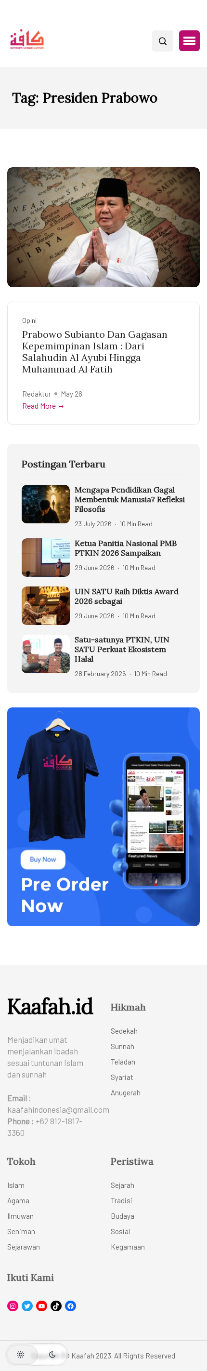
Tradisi (121, 1200)
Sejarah (122, 1185)
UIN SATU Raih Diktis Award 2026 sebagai (127, 596)
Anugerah (126, 1092)
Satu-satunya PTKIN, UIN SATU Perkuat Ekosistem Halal (122, 649)
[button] (189, 41)
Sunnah (122, 1046)
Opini (29, 320)
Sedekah (124, 1030)
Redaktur (36, 393)
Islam (16, 1185)
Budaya (122, 1215)
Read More (39, 406)
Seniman (21, 1231)
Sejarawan (23, 1246)
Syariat (122, 1077)
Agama (18, 1200)
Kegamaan (128, 1246)
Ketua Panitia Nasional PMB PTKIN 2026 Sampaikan (126, 548)
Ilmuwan (20, 1215)
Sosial (120, 1231)
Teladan (123, 1061)
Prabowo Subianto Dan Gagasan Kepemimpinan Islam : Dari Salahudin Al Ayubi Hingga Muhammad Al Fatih (95, 352)
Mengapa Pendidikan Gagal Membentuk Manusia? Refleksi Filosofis (130, 499)
